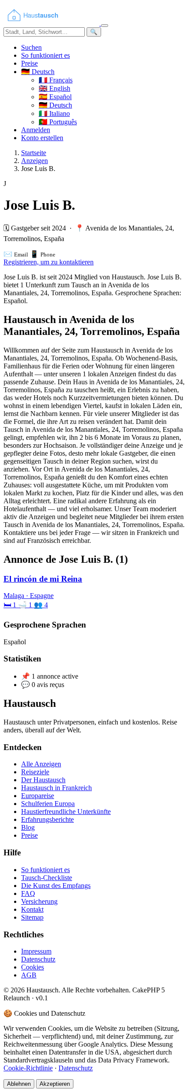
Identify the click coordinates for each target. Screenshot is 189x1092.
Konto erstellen (42, 137)
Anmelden (35, 130)
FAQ (28, 893)
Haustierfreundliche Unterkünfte (66, 811)
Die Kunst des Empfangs (56, 885)
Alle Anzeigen (41, 764)
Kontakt (32, 909)
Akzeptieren (55, 1084)
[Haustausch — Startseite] (52, 23)
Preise (29, 63)
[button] (38, 71)
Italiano (54, 113)
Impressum (36, 951)
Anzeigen (34, 160)
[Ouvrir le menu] (104, 25)
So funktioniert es (45, 55)
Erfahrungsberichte (47, 819)
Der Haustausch (43, 780)
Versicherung (39, 901)
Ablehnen (19, 1084)
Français (56, 80)
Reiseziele (35, 772)
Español (55, 96)
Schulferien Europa (48, 803)
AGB (28, 975)
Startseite (33, 152)
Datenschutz (38, 959)
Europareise (37, 795)
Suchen (31, 47)
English (54, 88)
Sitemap (32, 917)
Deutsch (55, 105)
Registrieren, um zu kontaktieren (49, 262)
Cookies (32, 967)
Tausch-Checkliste (46, 877)
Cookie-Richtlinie (28, 1068)
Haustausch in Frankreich (56, 787)
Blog (28, 827)
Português (58, 122)
